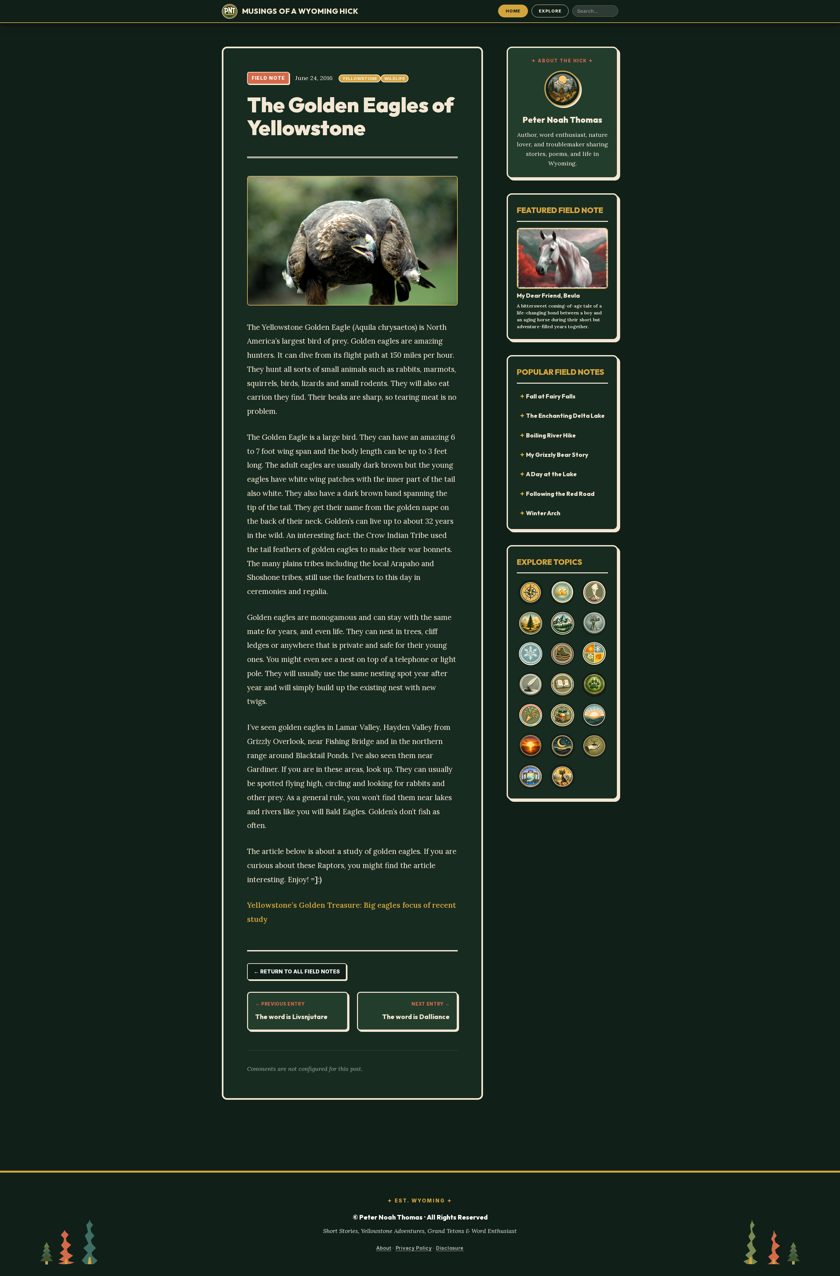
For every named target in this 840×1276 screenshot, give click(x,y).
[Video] (594, 623)
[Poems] (530, 684)
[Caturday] (562, 776)
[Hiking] (562, 654)
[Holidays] (562, 715)
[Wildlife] (594, 684)
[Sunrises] (594, 715)
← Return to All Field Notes (297, 971)
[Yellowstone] (594, 592)
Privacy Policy (414, 1248)
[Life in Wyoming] (530, 623)
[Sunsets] (530, 746)
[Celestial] (562, 746)
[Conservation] (594, 746)
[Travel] (530, 776)
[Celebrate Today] (530, 715)
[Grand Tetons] (562, 623)
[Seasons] (594, 654)
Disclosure (450, 1248)
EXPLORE (550, 10)
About (383, 1248)
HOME (513, 10)
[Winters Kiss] (530, 654)
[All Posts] (530, 592)
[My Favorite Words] (562, 592)
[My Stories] (562, 684)
